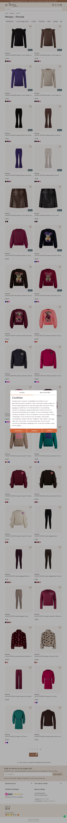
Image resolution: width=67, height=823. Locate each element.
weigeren (34, 430)
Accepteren (18, 430)
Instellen (49, 430)
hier (53, 419)
